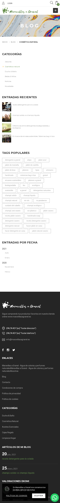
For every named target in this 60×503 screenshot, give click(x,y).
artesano (49, 170)
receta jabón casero (13, 216)
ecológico (36, 185)
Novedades (9, 86)
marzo (7, 272)
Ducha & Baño (11, 71)
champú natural (11, 201)
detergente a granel (12, 160)
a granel (23, 190)
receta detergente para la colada (25, 105)
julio (7, 253)
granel (45, 175)
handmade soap (33, 216)
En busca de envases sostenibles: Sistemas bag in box (34, 136)
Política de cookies (10, 399)
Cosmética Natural (10, 421)
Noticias (8, 81)
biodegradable (10, 185)
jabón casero (48, 211)
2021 (4, 249)
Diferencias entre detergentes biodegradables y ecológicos (31, 127)
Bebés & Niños (10, 76)
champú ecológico (34, 206)
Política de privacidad (11, 393)
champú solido (10, 195)
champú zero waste (12, 211)
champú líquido (29, 195)
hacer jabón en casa (34, 226)
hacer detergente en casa (15, 231)
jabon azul (42, 160)
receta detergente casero (36, 221)
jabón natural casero (40, 231)
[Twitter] (13, 350)
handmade (9, 175)
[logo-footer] (21, 304)
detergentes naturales (42, 190)
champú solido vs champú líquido (26, 115)
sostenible (9, 190)
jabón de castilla (32, 165)
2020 (4, 263)
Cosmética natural (28, 42)
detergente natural (12, 226)
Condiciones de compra (12, 388)
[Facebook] (3, 350)
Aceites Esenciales (10, 427)
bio (24, 185)
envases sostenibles (13, 180)
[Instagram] (8, 350)
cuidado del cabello (12, 206)
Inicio (5, 42)
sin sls (26, 201)
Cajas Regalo (8, 432)
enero (7, 258)
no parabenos (41, 201)
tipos (37, 170)
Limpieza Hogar (9, 438)
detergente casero (12, 221)
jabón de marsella (12, 165)
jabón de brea (10, 170)
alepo (29, 160)
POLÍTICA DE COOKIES (16, 496)
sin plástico (31, 211)
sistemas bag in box (28, 175)
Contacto (6, 382)
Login (10, 3)
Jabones (8, 62)
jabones (25, 170)
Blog (13, 42)
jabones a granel (34, 180)
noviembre (9, 267)
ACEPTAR (38, 496)
